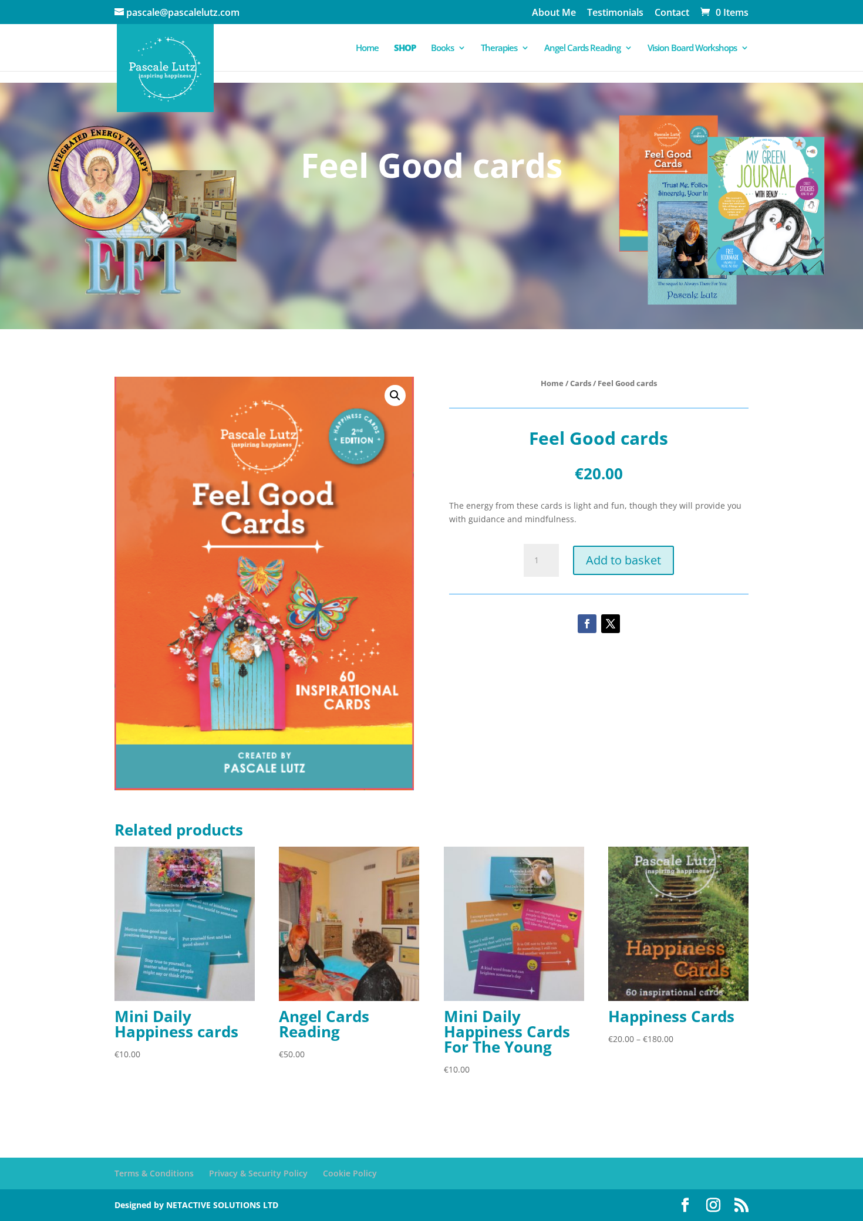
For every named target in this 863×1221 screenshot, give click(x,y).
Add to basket (623, 560)
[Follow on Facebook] (587, 623)
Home (367, 48)
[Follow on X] (610, 623)
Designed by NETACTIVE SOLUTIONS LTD (196, 1204)
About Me (554, 13)
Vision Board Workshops (692, 48)
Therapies (499, 48)
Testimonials (615, 13)
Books (442, 48)
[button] (395, 395)
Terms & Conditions (154, 1173)
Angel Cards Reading (582, 48)
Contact (672, 13)
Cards (580, 383)
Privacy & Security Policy (258, 1173)
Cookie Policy (350, 1173)
